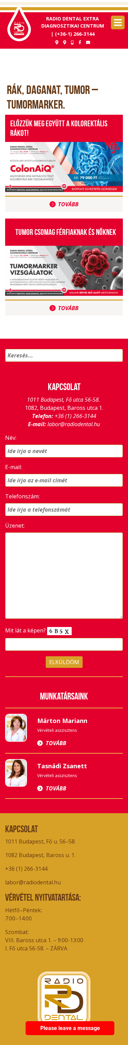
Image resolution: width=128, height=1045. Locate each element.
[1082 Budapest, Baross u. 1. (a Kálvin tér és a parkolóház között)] (56, 42)
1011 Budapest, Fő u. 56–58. (40, 841)
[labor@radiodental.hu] (88, 42)
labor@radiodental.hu (73, 424)
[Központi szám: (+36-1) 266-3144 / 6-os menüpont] (72, 42)
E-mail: (13, 467)
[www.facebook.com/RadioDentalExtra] (80, 42)
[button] (117, 364)
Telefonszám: (22, 496)
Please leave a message (70, 1028)
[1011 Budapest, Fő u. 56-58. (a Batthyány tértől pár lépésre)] (64, 42)
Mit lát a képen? (26, 630)
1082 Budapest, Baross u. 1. (41, 855)
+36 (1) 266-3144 (75, 416)
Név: (10, 437)
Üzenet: (15, 525)
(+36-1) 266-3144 (75, 34)
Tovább (68, 204)
